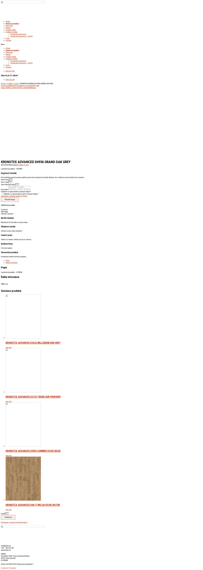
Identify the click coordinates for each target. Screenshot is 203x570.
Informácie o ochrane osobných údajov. (14, 196)
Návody (8, 28)
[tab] (70, 260)
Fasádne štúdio (11, 30)
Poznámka (5, 189)
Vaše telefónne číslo (8, 185)
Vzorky (16, 84)
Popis (8, 260)
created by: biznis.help (41, 564)
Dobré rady (9, 26)
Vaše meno (5, 180)
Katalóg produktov (12, 24)
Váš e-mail (4, 182)
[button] (68, 44)
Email (3, 514)
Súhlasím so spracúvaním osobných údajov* (16, 192)
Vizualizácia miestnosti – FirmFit (21, 36)
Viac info (9, 347)
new (6, 284)
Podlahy (10, 84)
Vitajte (8, 21)
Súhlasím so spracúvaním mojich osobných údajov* (21, 194)
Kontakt (8, 40)
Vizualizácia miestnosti (18, 34)
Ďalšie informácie (12, 263)
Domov (3, 84)
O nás (8, 38)
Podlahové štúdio (12, 32)
